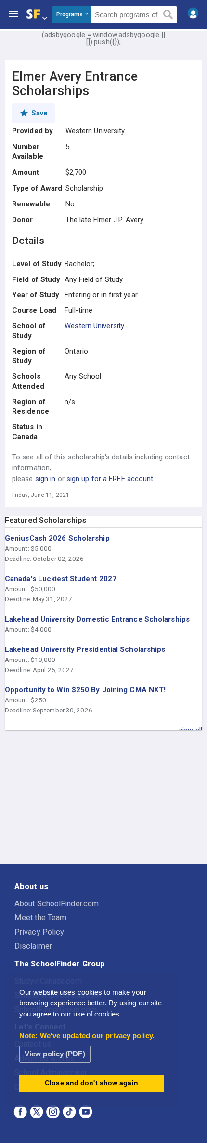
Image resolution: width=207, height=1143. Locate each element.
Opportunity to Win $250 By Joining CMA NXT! (85, 690)
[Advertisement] (103, 797)
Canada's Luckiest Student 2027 (60, 578)
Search (168, 15)
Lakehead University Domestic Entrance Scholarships (97, 619)
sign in (45, 478)
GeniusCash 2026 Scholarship (57, 538)
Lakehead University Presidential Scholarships (85, 649)
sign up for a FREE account (110, 478)
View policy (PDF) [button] (55, 1054)
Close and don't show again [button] (91, 1083)
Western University (94, 325)
